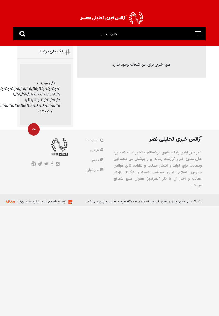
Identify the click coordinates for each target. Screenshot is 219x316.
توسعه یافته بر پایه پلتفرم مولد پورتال (42, 201)
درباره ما (93, 140)
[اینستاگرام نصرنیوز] (57, 164)
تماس (95, 160)
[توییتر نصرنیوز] (46, 164)
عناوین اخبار (109, 34)
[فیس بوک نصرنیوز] (52, 164)
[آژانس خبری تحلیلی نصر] (112, 16)
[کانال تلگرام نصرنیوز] (40, 164)
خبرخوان (93, 170)
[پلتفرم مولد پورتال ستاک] (69, 202)
